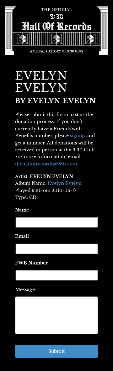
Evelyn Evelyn (65, 183)
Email (22, 236)
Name (22, 210)
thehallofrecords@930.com (46, 164)
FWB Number (31, 263)
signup (77, 135)
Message (25, 289)
